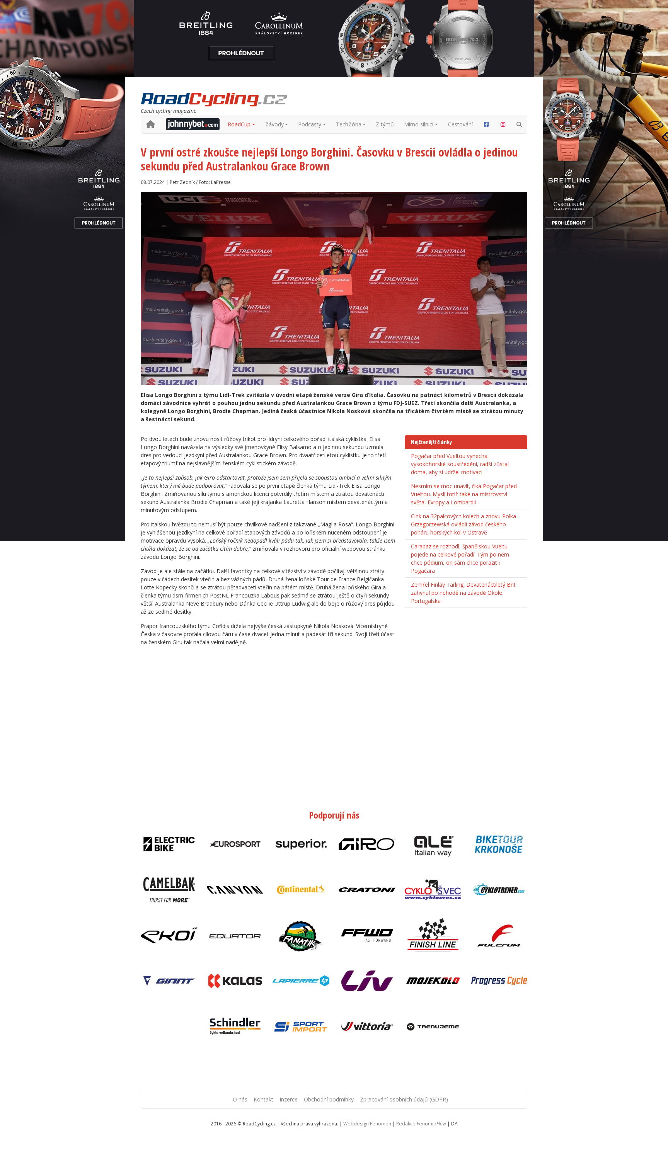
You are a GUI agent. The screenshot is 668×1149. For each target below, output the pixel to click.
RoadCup (239, 124)
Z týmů (385, 124)
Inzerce (288, 1099)
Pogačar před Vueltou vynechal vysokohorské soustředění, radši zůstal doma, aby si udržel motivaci (460, 464)
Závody (274, 124)
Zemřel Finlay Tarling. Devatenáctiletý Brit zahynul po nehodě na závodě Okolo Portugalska (463, 592)
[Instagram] (503, 124)
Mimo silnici (418, 124)
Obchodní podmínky (329, 1099)
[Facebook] (486, 124)
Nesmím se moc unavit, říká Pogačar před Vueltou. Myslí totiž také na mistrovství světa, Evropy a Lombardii (464, 494)
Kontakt (263, 1099)
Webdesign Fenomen (367, 1123)
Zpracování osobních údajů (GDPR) (404, 1099)
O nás (240, 1099)
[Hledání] (519, 124)
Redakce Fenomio (421, 1123)
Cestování (460, 124)
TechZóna (348, 124)
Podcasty (309, 124)
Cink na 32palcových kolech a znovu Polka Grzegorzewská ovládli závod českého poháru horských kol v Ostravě (463, 524)
